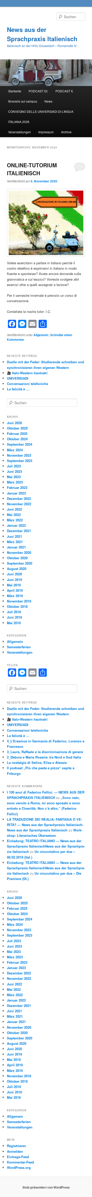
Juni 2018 (14, 617)
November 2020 (19, 552)
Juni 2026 (14, 422)
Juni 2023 (14, 471)
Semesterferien (19, 646)
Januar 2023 (16, 493)
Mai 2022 (14, 514)
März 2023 (15, 482)
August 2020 (16, 568)
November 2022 (19, 503)
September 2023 (19, 460)
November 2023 (19, 455)
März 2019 (15, 595)
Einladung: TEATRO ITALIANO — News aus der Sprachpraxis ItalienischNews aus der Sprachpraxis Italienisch (46, 846)
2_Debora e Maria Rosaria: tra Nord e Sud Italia (44, 757)
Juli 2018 (14, 611)
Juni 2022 (14, 509)
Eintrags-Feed (18, 1156)
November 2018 (19, 601)
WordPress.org (19, 1167)
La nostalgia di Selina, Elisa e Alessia (37, 762)
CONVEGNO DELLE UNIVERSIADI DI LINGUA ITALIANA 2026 (40, 116)
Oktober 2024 (17, 438)
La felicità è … (18, 389)
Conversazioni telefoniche (27, 383)
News (48, 101)
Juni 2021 (14, 536)
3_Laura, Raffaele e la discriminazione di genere (45, 751)
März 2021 (15, 541)
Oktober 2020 (17, 557)
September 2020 (19, 563)
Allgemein (40, 335)
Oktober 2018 (17, 606)
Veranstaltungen (19, 132)
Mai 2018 (14, 622)
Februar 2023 (17, 487)
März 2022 (15, 520)
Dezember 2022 (19, 498)
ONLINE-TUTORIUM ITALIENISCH (32, 169)
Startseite (14, 91)
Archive (66, 132)
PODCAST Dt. (38, 91)
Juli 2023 (14, 466)
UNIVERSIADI (17, 378)
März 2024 (15, 449)
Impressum (46, 132)
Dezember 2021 (19, 530)
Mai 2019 (14, 585)
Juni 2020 (14, 574)
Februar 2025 (17, 433)
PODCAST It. (64, 91)
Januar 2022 (16, 525)
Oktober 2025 (17, 428)
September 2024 (19, 444)
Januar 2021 (16, 547)
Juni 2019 (14, 579)
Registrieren (16, 1145)
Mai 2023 (14, 476)
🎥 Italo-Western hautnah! (27, 372)
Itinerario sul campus (22, 101)
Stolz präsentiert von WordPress (46, 1187)
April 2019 (15, 590)
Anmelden (15, 1151)
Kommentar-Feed (20, 1162)
